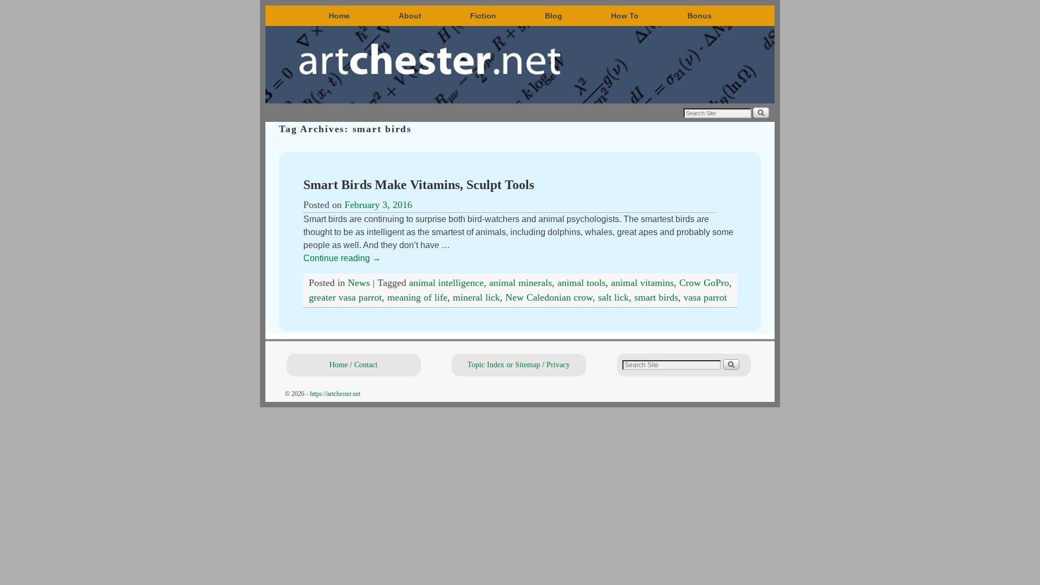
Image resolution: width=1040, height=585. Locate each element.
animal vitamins (642, 282)
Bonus (699, 15)
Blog (553, 15)
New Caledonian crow (549, 297)
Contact (366, 364)
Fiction (483, 15)
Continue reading (342, 258)
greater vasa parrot (345, 297)
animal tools (581, 282)
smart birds (656, 297)
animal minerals (520, 282)
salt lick (613, 297)
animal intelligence (446, 282)
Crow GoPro (704, 282)
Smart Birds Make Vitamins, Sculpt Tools (418, 185)
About (410, 15)
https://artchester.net (335, 394)
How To (625, 15)
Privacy (558, 364)
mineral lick (476, 297)
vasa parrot (705, 297)
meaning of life (417, 297)
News (359, 282)
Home (339, 15)
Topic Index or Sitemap (503, 364)
